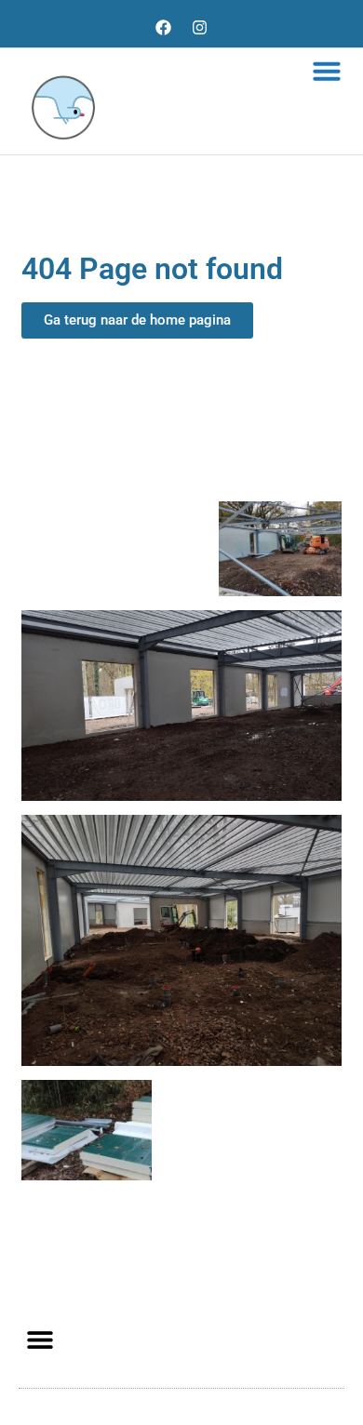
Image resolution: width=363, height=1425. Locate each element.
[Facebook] (164, 27)
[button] (326, 70)
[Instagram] (200, 27)
